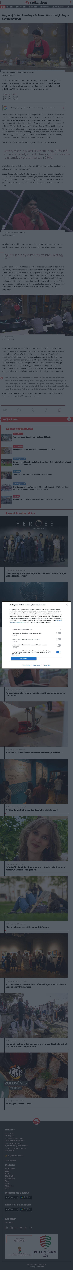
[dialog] (36, 635)
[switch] (58, 633)
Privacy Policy (46, 665)
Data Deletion (26, 665)
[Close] (67, 605)
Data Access (36, 665)
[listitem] (36, 629)
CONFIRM (23, 659)
